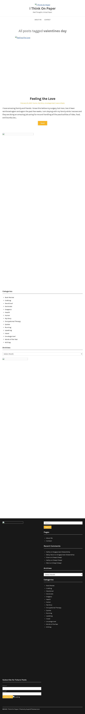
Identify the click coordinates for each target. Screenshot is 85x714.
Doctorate (8, 306)
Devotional (9, 303)
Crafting (8, 300)
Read (43, 123)
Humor (35, 103)
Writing (8, 342)
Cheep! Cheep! (57, 557)
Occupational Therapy (13, 321)
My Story (41, 103)
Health (7, 312)
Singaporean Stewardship (61, 552)
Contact (47, 20)
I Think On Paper (42, 8)
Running (8, 327)
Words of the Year (11, 339)
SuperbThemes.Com (33, 709)
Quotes (7, 324)
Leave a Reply (60, 103)
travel (7, 333)
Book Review (9, 297)
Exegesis (8, 309)
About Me (38, 20)
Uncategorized (49, 103)
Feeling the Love (42, 99)
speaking (8, 330)
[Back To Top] (82, 709)
